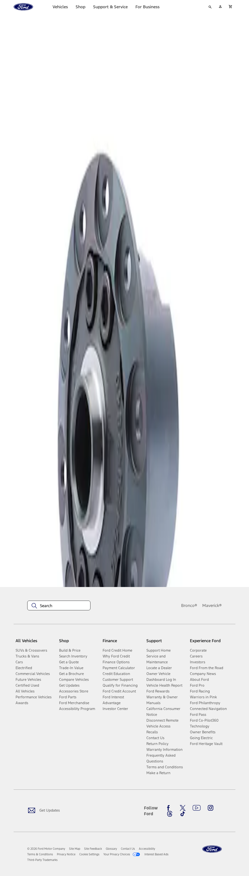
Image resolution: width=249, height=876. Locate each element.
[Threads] (170, 814)
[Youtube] (197, 808)
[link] (74, 848)
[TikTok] (183, 814)
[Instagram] (210, 808)
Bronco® (189, 605)
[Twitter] (183, 808)
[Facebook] (170, 808)
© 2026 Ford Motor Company (46, 848)
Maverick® (212, 605)
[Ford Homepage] (212, 849)
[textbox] (58, 606)
